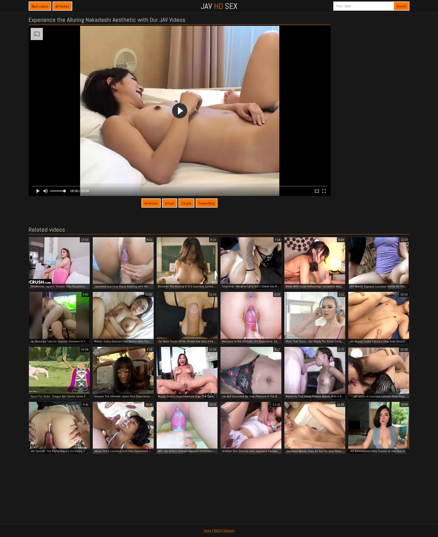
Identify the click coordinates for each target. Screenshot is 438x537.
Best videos (40, 6)
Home (207, 530)
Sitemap (228, 530)
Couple (186, 203)
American (151, 203)
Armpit (169, 203)
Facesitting (206, 203)
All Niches (62, 6)
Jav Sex (219, 6)
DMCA (217, 530)
